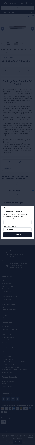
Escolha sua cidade (10, 226)
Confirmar (17, 234)
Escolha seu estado (10, 219)
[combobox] (17, 222)
